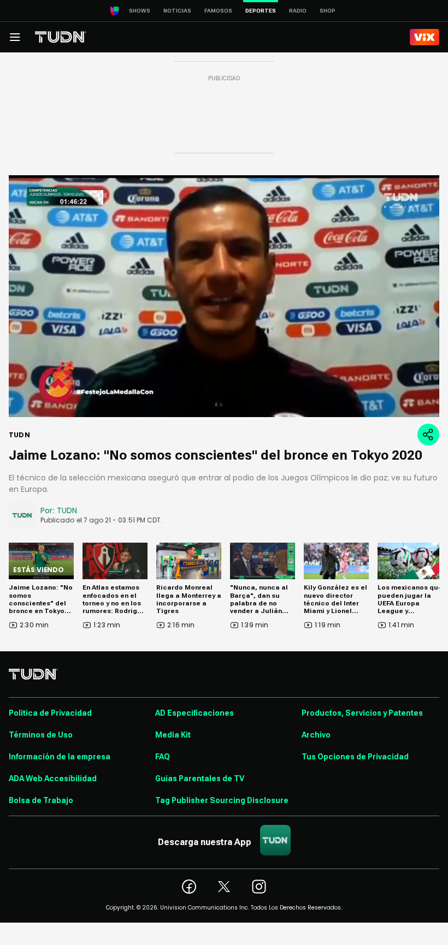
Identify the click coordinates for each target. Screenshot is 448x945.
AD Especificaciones (194, 713)
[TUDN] (60, 37)
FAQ (162, 756)
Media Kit (173, 734)
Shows (139, 11)
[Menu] (15, 37)
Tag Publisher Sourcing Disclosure (221, 800)
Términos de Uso (41, 734)
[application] (224, 296)
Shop (327, 11)
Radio (297, 11)
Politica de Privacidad (50, 713)
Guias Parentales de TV (199, 778)
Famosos (218, 11)
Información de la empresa (59, 756)
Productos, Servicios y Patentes (362, 713)
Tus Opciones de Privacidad (355, 756)
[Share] (428, 434)
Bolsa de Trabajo (41, 800)
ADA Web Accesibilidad (53, 778)
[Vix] (424, 37)
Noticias (177, 11)
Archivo (316, 734)
